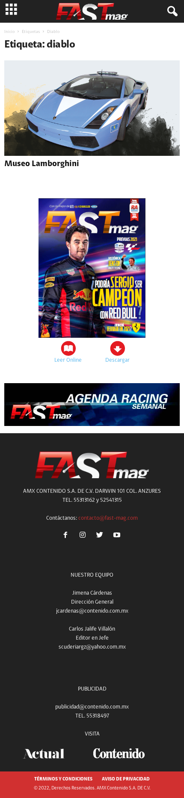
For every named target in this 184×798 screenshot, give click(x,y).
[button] (170, 11)
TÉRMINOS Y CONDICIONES (63, 779)
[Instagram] (84, 536)
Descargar (117, 360)
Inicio (9, 32)
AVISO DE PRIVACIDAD (126, 779)
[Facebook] (67, 536)
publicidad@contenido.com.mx (92, 707)
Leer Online (68, 360)
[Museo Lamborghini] (92, 108)
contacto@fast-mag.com (108, 518)
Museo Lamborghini (41, 164)
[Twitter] (101, 536)
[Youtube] (118, 536)
